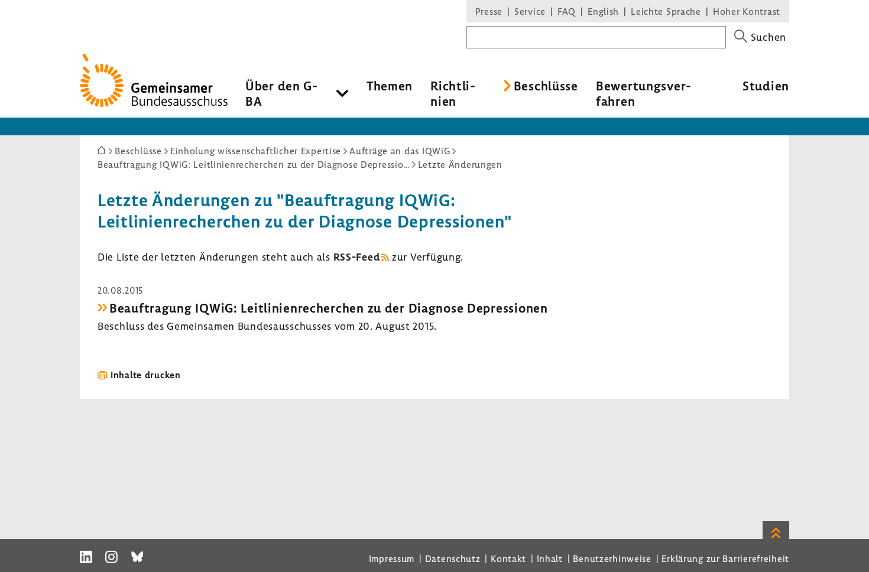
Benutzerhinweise (612, 558)
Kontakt (508, 558)
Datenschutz (453, 558)
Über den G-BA (281, 93)
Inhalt (550, 558)
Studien (765, 85)
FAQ (566, 11)
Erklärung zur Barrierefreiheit (725, 558)
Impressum (391, 558)
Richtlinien (452, 93)
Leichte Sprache (666, 11)
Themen (390, 85)
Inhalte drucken (146, 375)
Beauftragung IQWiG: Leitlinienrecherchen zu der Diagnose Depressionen (328, 308)
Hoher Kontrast (746, 11)
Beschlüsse (546, 85)
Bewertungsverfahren (643, 93)
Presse (488, 11)
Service (530, 11)
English (603, 11)
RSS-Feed (356, 257)
